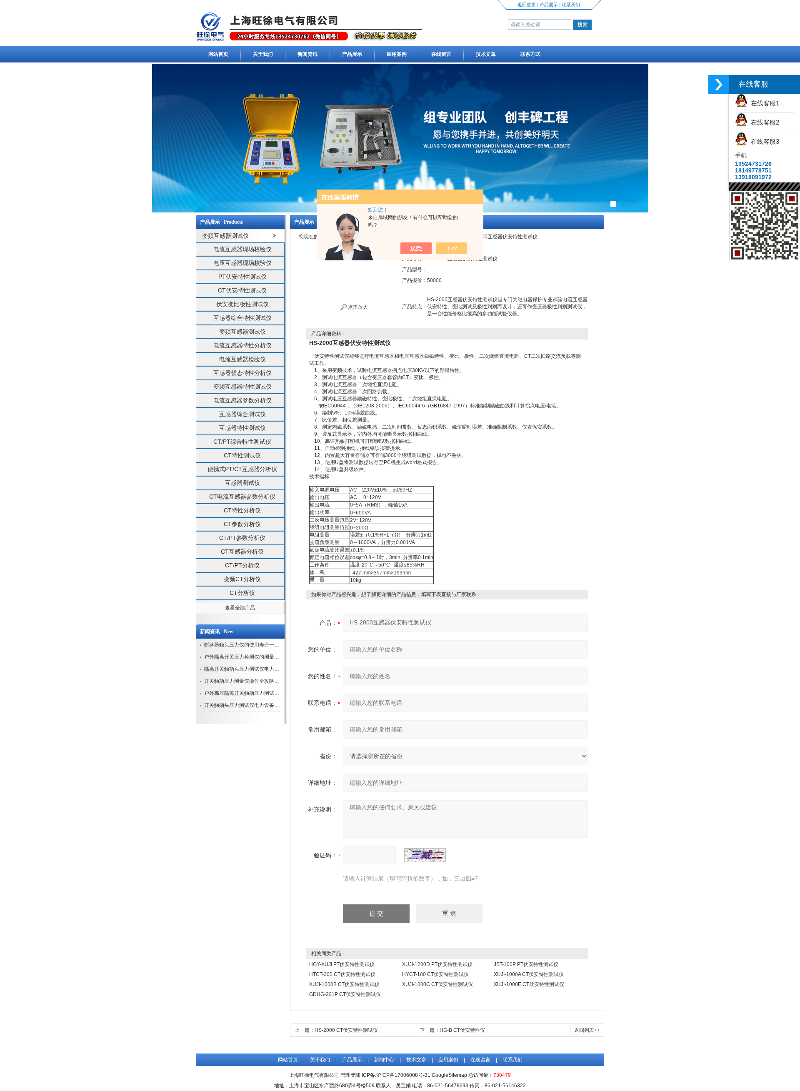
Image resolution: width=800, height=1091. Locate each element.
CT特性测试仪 (242, 455)
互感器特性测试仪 (242, 427)
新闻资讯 (308, 54)
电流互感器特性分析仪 (242, 345)
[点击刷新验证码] (425, 855)
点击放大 (357, 307)
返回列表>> (587, 1030)
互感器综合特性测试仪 (242, 318)
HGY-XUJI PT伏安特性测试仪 (342, 964)
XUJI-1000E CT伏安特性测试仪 (529, 984)
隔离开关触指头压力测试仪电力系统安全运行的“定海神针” (268, 669)
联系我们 (571, 4)
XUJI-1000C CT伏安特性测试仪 (437, 984)
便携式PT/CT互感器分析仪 (242, 469)
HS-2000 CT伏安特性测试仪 (346, 1030)
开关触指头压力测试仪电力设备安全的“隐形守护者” (261, 705)
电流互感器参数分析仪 (242, 400)
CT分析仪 (242, 592)
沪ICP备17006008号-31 (403, 1075)
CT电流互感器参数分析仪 (242, 496)
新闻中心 (384, 1060)
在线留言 (441, 54)
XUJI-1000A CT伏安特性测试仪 (529, 974)
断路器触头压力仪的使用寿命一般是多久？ (251, 645)
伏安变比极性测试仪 (242, 304)
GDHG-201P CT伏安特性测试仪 (345, 994)
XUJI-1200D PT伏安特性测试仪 (437, 964)
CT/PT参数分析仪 (242, 537)
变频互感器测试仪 (242, 331)
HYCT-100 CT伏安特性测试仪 (435, 974)
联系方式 (530, 54)
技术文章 (486, 54)
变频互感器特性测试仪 (242, 386)
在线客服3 (763, 141)
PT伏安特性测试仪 (242, 276)
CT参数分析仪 (242, 524)
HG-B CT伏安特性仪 (462, 1030)
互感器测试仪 (242, 482)
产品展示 (549, 4)
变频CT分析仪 (242, 579)
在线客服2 (763, 122)
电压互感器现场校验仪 (242, 263)
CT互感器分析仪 (242, 551)
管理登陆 (350, 1075)
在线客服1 (763, 103)
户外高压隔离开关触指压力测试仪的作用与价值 (256, 693)
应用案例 (397, 54)
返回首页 (527, 4)
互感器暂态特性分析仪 (242, 372)
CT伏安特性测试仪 (242, 290)
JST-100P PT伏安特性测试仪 (526, 964)
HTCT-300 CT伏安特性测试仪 (342, 974)
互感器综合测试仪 (242, 414)
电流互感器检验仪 (242, 359)
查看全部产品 (240, 608)
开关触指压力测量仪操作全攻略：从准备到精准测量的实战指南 (274, 681)
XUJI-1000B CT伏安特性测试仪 (344, 984)
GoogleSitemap (449, 1075)
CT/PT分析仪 (242, 565)
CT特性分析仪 (242, 510)
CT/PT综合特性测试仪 (242, 441)
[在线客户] (718, 84)
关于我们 (263, 54)
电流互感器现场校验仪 (242, 249)
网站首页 (218, 54)
